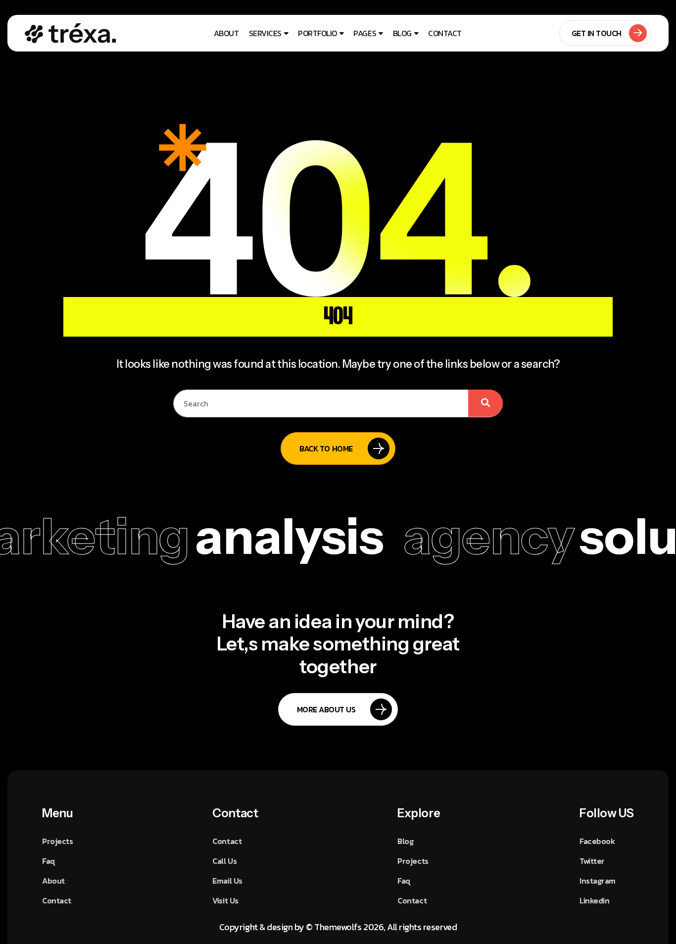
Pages (364, 33)
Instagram (597, 881)
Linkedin (594, 900)
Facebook (597, 841)
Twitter (592, 861)
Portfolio (317, 33)
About (226, 33)
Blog (402, 33)
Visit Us (225, 900)
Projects (57, 841)
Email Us (227, 881)
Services (265, 33)
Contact (445, 33)
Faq (48, 861)
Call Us (224, 861)
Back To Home (325, 448)
